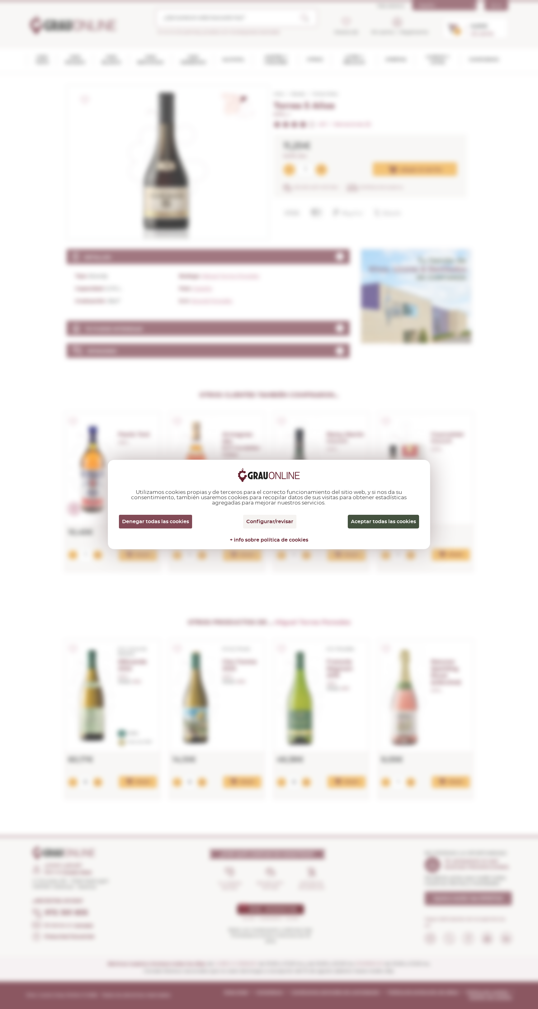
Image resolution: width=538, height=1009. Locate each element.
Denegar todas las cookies (155, 521)
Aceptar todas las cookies (383, 521)
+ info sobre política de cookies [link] (269, 540)
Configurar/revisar (269, 521)
